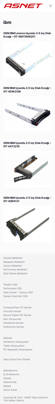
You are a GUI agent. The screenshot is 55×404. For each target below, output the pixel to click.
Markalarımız (10, 370)
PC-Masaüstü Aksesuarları (17, 349)
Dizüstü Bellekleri (12, 257)
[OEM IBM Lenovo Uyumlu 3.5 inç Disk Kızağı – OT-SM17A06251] (27, 59)
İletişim (7, 386)
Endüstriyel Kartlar (13, 326)
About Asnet (10, 389)
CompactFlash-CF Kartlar (17, 307)
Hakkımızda (9, 382)
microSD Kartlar (12, 311)
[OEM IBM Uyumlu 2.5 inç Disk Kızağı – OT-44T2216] (27, 169)
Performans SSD (12, 288)
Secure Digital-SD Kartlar (17, 315)
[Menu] (50, 6)
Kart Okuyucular (12, 319)
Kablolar (7, 337)
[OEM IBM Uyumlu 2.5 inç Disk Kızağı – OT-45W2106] (27, 114)
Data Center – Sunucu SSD (18, 292)
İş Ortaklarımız (11, 374)
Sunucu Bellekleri (12, 265)
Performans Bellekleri (15, 269)
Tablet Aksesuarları (13, 345)
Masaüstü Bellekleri (14, 261)
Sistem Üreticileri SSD (15, 296)
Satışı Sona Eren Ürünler (16, 359)
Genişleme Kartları (13, 322)
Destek (7, 378)
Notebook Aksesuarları (16, 341)
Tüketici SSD (10, 284)
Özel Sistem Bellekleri (15, 273)
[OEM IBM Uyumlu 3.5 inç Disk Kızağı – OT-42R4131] (27, 224)
